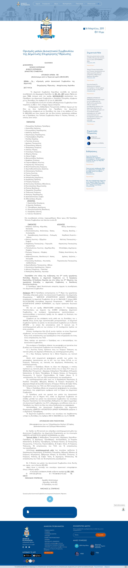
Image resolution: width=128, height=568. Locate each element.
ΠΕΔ (97, 552)
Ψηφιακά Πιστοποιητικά (95, 137)
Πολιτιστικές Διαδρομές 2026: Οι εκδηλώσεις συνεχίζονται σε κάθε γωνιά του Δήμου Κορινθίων (95, 170)
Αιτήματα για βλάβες (97, 143)
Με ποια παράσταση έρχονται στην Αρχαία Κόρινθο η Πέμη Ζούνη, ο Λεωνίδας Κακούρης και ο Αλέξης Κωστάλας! (96, 183)
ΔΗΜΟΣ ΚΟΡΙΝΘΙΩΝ (25, 4)
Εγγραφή (100, 535)
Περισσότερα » (90, 65)
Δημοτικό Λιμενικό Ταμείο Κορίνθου (100, 546)
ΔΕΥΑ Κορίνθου (84, 545)
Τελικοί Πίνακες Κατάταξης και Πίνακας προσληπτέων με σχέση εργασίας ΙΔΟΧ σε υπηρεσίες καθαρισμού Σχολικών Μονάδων (96, 73)
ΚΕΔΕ (82, 553)
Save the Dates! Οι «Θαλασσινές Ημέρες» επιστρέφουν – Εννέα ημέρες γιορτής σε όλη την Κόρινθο (95, 158)
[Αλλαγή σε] (98, 3)
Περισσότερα (98, 566)
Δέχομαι (107, 566)
